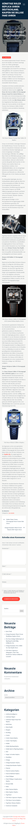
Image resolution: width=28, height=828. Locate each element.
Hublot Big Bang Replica (12, 746)
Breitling (8, 732)
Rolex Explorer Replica (12, 792)
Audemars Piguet (10, 717)
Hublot (8, 743)
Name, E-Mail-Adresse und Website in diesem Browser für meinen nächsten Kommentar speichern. (14, 591)
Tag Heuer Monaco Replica (13, 803)
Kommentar (5, 548)
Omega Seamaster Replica (13, 762)
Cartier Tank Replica (11, 740)
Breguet (8, 730)
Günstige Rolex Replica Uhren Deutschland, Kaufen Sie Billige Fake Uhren (13, 9)
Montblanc (9, 757)
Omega (8, 760)
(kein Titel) (9, 631)
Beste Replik (9, 727)
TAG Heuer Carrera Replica (13, 800)
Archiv (6, 695)
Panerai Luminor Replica (12, 771)
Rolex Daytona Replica (12, 789)
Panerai (8, 768)
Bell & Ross (9, 724)
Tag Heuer (11, 513)
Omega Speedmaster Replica (13, 765)
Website (4, 582)
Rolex (7, 786)
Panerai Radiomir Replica (12, 773)
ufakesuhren (6, 511)
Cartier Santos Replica (12, 738)
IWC (7, 751)
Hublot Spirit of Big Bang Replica (14, 749)
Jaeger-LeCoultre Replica (13, 754)
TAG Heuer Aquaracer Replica (14, 797)
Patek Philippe (10, 776)
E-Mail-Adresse (6, 574)
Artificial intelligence (11, 714)
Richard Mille (9, 784)
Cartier (8, 735)
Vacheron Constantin (11, 805)
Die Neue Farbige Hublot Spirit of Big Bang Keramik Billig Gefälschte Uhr (15, 641)
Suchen (6, 608)
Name (4, 566)
